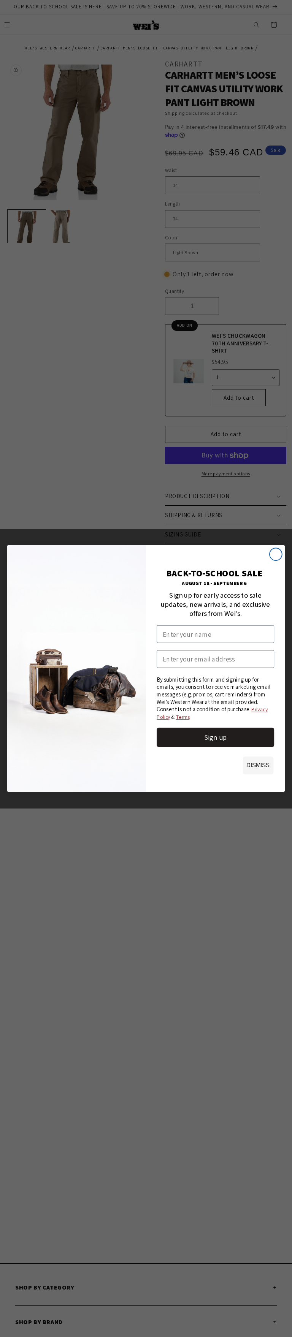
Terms (183, 717)
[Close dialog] (276, 554)
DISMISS (258, 765)
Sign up (215, 737)
